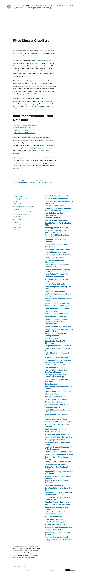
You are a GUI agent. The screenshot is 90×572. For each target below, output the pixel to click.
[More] (51, 8)
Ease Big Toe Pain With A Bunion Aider (58, 224)
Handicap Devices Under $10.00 (58, 452)
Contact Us (17, 227)
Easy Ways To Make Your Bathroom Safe (55, 323)
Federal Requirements (33, 8)
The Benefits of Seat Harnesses (57, 505)
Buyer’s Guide (18, 8)
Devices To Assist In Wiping (56, 419)
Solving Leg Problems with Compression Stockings (55, 376)
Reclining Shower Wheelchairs (57, 537)
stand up (19, 91)
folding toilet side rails (36, 148)
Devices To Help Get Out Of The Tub (57, 349)
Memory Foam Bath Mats (55, 284)
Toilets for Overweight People (57, 306)
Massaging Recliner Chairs (55, 440)
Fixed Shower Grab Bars (54, 519)
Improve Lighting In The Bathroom (58, 244)
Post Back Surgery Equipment (57, 502)
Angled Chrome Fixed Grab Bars (24, 128)
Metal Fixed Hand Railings (22, 130)
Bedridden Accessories (54, 277)
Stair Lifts (17, 209)
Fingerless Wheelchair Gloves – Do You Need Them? (59, 330)
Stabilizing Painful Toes (54, 206)
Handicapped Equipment (22, 5)
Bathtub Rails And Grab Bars (56, 525)
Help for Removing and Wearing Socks (57, 270)
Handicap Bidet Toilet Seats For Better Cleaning (57, 533)
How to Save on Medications (56, 220)
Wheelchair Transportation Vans (23, 212)
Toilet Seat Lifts (51, 384)
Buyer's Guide (18, 196)
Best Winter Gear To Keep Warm (58, 196)
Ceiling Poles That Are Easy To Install (57, 468)
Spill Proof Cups (51, 338)
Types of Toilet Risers (53, 517)
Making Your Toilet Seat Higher (57, 434)
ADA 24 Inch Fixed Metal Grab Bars (25, 125)
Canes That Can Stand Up (55, 291)
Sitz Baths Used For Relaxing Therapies (56, 380)
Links (16, 222)
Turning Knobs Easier (53, 402)
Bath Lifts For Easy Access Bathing (59, 454)
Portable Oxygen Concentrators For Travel (57, 280)
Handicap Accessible (20, 214)
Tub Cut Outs (50, 247)
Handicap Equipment (30, 174)
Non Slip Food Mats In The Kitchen (58, 422)
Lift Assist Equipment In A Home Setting (58, 295)
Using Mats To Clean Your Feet (57, 303)
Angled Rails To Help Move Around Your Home (59, 473)
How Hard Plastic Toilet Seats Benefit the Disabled (56, 371)
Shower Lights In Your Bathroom (57, 255)
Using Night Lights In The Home (57, 249)
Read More (72, 570)
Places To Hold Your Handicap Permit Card (57, 236)
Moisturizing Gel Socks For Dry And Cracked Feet (57, 231)
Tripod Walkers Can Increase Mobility (56, 482)
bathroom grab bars (36, 106)
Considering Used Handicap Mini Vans (58, 288)
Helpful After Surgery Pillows (56, 522)
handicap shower (42, 83)
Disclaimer (17, 219)
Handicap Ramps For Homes (56, 365)
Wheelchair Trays (52, 394)
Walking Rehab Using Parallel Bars (58, 527)
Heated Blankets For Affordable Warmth (57, 411)
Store (15, 201)
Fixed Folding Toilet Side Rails (57, 357)
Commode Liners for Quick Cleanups (55, 240)
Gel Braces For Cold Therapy (56, 314)
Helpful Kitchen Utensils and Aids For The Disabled (58, 494)
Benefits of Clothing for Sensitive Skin (58, 489)
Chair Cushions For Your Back (56, 429)
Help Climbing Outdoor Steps (56, 316)
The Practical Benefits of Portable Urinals (58, 388)
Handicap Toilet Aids (53, 530)
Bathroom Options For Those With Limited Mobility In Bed (58, 361)
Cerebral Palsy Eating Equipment (58, 391)
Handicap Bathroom (19, 174)
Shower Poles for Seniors (55, 397)
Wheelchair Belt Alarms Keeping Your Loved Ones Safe (58, 209)
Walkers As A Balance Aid (55, 257)
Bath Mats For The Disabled (56, 399)
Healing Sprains (51, 311)
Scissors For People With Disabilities (55, 261)
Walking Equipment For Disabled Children (58, 477)
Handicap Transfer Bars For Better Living (58, 300)
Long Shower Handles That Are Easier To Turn (57, 498)
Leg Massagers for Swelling (56, 464)
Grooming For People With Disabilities (55, 342)
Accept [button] (67, 570)
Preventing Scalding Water (55, 252)
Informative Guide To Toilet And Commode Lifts (57, 266)
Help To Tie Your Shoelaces (56, 319)
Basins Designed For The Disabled (58, 326)
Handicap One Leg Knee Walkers (58, 462)
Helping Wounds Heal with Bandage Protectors (55, 513)
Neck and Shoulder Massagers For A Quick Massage (58, 448)
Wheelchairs (18, 204)
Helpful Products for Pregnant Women (57, 354)
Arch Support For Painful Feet (56, 228)
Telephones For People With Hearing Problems (56, 335)
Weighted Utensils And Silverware (58, 346)
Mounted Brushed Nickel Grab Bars (24, 133)
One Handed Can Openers (55, 367)
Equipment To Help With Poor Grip (58, 437)
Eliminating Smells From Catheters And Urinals (59, 202)
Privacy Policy (18, 225)
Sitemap (46, 8)
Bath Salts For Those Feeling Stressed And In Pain (56, 217)
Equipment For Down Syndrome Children (57, 425)
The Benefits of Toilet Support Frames (57, 458)
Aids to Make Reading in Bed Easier (56, 508)
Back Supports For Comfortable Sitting (57, 443)
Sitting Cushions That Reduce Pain (59, 540)
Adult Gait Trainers (52, 432)
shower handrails (43, 61)
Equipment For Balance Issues (57, 405)
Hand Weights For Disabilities (57, 274)
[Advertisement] (45, 18)
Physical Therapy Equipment (56, 198)
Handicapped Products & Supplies (24, 206)
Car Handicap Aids (52, 407)
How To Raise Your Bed (54, 213)
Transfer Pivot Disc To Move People (56, 416)
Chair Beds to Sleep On (54, 485)
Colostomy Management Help (57, 308)
